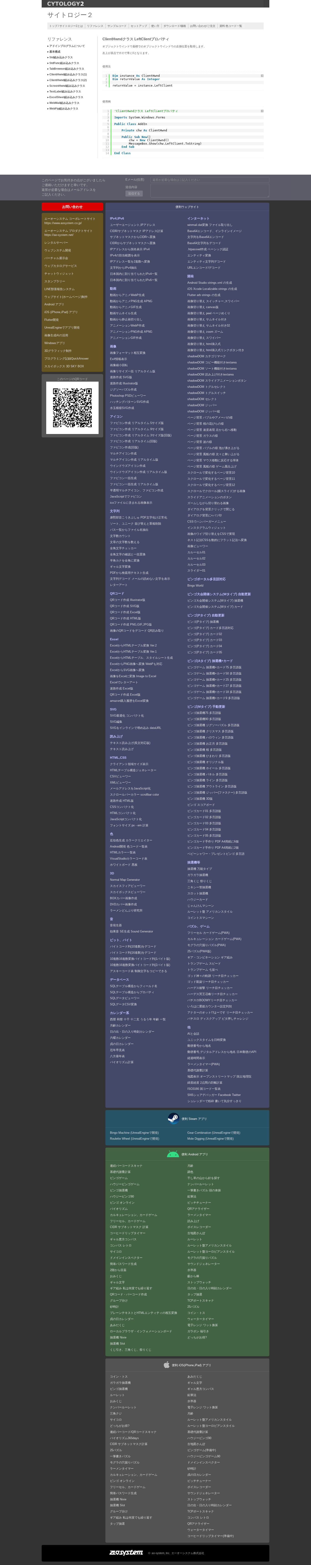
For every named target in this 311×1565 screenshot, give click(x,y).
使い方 (155, 26)
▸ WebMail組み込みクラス (63, 103)
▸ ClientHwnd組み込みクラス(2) (67, 80)
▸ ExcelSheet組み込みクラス (65, 97)
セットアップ (139, 26)
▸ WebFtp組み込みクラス (62, 108)
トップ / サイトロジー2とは (66, 26)
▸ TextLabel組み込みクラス (64, 91)
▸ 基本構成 (53, 51)
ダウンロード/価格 (174, 26)
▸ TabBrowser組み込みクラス (65, 68)
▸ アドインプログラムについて (66, 46)
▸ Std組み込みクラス (60, 57)
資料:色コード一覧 (230, 26)
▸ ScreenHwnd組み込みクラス (66, 85)
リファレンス (95, 26)
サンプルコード (117, 26)
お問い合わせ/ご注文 (202, 26)
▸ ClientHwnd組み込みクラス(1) (67, 74)
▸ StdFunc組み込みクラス (63, 63)
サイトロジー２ (70, 14)
